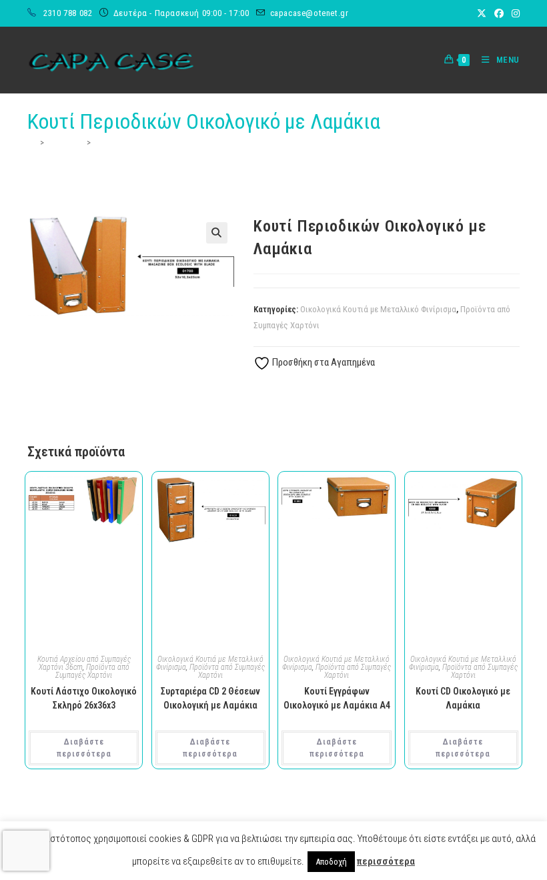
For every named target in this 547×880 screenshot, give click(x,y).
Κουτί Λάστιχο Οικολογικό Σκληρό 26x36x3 (84, 698)
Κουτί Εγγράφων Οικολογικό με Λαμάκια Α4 (337, 698)
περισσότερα (386, 861)
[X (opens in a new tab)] (481, 13)
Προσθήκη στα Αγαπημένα (322, 362)
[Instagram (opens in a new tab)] (514, 13)
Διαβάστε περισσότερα (84, 748)
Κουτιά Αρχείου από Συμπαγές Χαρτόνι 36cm (84, 663)
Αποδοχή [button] (331, 862)
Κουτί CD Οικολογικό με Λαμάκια (463, 698)
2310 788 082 (69, 13)
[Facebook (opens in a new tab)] (499, 13)
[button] (216, 233)
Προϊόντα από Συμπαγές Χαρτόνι (92, 671)
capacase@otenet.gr (309, 13)
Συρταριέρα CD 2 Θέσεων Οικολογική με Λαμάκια (210, 698)
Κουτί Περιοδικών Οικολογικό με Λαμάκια (170, 142)
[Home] (31, 142)
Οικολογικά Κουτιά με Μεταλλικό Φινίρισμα (378, 309)
